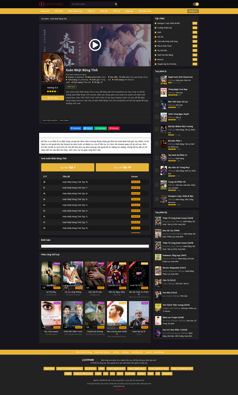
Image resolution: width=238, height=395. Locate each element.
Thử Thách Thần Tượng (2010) (176, 305)
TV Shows (166, 311)
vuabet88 (130, 373)
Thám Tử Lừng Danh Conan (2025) (178, 218)
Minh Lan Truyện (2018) (173, 317)
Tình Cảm (179, 93)
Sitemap (125, 352)
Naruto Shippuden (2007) (174, 268)
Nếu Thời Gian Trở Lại (178, 102)
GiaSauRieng (158, 352)
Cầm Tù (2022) (169, 280)
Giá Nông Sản (137, 352)
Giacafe (149, 352)
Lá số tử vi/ (90, 368)
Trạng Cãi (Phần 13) (176, 182)
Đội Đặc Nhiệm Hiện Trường (180, 126)
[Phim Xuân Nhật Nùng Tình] (50, 6)
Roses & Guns (64, 120)
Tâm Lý (178, 117)
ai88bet (141, 373)
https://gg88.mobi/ (116, 368)
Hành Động (180, 130)
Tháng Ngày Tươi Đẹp (177, 89)
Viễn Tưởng (189, 199)
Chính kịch (71, 87)
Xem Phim (53, 98)
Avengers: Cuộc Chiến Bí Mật (180, 196)
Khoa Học (171, 202)
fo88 (151, 373)
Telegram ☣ (193, 11)
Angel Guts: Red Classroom (180, 77)
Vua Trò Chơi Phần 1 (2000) (175, 330)
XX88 (101, 368)
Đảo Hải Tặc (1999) (171, 230)
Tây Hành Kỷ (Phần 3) (177, 155)
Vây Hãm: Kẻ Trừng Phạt (179, 167)
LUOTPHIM (88, 360)
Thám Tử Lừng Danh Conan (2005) (178, 243)
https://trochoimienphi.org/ (69, 368)
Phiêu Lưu (174, 147)
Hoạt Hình (182, 224)
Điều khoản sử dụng (84, 352)
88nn (120, 373)
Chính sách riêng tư (102, 352)
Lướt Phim (49, 368)
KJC (105, 373)
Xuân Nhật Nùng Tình (50, 120)
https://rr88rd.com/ (83, 373)
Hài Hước (187, 185)
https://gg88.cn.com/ (158, 368)
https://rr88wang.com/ (182, 368)
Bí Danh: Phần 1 (175, 141)
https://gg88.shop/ (136, 368)
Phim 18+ (187, 80)
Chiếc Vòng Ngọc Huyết (178, 114)
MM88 (68, 373)
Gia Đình (175, 188)
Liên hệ (116, 352)
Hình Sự (188, 171)
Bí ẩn (175, 224)
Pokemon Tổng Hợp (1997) (174, 255)
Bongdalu (167, 373)
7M (157, 373)
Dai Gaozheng (136, 77)
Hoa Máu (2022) (170, 293)
